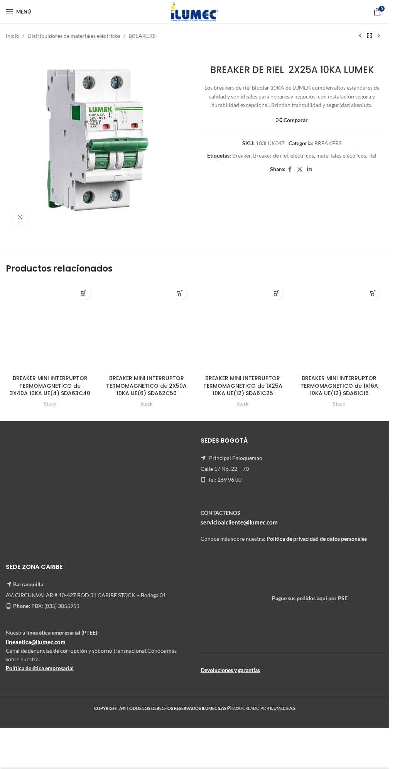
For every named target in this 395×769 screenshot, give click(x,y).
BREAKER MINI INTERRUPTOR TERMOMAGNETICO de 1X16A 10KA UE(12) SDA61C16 (339, 385)
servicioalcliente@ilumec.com (239, 522)
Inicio (12, 35)
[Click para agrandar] (20, 217)
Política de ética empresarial (40, 668)
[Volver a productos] (369, 36)
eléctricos (302, 155)
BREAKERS (141, 35)
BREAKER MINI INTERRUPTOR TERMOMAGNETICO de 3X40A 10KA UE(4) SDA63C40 (50, 385)
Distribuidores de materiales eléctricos (73, 35)
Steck (50, 404)
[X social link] (300, 169)
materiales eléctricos (341, 155)
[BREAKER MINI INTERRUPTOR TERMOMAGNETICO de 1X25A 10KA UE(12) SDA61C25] (243, 326)
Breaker (241, 155)
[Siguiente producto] (378, 36)
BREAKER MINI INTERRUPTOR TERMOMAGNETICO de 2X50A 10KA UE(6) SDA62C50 (146, 385)
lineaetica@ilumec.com (36, 641)
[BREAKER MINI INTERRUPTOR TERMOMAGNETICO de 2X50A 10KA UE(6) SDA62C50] (146, 326)
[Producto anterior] (360, 36)
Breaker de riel (270, 155)
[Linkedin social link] (309, 169)
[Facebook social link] (290, 169)
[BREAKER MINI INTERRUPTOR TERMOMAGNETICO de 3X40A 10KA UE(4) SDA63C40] (50, 326)
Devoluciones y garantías (230, 670)
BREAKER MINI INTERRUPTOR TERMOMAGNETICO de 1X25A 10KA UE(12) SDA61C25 (242, 385)
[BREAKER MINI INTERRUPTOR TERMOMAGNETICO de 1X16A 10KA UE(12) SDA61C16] (339, 326)
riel (372, 155)
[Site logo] (194, 11)
